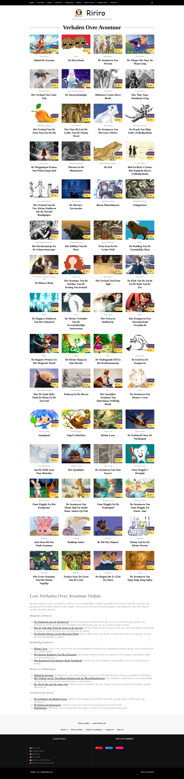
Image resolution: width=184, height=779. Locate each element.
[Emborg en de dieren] (76, 378)
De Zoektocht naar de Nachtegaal (51, 621)
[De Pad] (108, 151)
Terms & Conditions (94, 729)
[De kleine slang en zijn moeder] (76, 343)
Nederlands (102, 2)
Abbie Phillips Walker (44, 390)
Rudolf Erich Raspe (108, 201)
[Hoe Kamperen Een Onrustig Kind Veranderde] (140, 302)
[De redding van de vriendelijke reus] (140, 230)
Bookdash (44, 538)
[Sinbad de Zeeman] (44, 44)
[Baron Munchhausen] (108, 189)
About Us (64, 729)
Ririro (76, 56)
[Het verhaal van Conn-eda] (44, 78)
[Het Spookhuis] (76, 453)
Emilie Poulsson (76, 390)
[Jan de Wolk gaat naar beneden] (44, 453)
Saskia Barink (76, 500)
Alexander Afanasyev (108, 242)
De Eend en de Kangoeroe (47, 704)
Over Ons (113, 2)
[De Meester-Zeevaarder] (76, 189)
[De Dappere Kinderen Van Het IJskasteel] (44, 302)
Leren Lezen (89, 2)
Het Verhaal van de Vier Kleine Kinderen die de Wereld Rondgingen (69, 678)
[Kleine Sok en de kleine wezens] (140, 526)
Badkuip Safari (76, 542)
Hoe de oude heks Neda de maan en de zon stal (44, 397)
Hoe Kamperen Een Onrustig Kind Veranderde (140, 322)
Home (32, 2)
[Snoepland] (44, 419)
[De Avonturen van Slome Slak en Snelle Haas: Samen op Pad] (76, 488)
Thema (49, 2)
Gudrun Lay (76, 277)
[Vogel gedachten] (76, 419)
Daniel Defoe (108, 91)
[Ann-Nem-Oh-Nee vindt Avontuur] (44, 526)
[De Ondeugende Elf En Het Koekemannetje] (108, 343)
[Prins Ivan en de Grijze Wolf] (108, 230)
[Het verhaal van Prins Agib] (108, 264)
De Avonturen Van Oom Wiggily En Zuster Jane (140, 507)
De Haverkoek (76, 60)
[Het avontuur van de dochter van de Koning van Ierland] (76, 264)
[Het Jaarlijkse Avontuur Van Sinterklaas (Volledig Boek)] (108, 378)
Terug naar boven (147, 772)
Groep (78, 2)
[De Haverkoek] (76, 44)
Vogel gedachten (76, 435)
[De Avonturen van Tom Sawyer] (108, 453)
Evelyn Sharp (140, 56)
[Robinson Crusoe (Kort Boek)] (108, 78)
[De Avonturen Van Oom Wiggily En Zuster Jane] (140, 488)
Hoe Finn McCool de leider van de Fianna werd (76, 132)
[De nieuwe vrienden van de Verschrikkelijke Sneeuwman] (76, 302)
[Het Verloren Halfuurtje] (108, 302)
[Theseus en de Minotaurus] (76, 151)
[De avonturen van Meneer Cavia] (140, 378)
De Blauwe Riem (44, 283)
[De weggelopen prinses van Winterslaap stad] (44, 151)
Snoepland (44, 435)
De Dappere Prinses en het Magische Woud (56, 633)
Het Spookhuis (76, 469)
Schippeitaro (140, 205)
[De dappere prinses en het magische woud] (44, 343)
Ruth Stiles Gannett (140, 125)
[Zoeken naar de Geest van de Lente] (76, 560)
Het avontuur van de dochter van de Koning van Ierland (76, 284)
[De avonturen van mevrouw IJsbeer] (108, 113)
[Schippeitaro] (140, 189)
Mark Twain (108, 466)
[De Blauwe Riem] (44, 264)
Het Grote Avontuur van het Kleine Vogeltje (44, 580)
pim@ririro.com (99, 723)
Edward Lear (41, 201)
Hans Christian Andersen (76, 91)
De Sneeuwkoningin (76, 94)
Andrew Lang (108, 431)
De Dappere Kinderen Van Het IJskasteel (55, 654)
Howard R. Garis (139, 466)
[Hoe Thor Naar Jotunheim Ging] (140, 78)
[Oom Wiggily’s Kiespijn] (140, 453)
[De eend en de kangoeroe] (140, 343)
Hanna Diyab (44, 56)
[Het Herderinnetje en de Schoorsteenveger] (44, 230)
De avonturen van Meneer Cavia (50, 698)
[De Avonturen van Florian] (108, 44)
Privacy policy (84, 723)
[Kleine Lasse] (108, 419)
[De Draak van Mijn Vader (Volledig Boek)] (140, 113)
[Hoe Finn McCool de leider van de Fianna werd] (76, 113)
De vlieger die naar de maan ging (51, 684)
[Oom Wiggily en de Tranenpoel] (108, 488)
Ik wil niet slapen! (108, 542)
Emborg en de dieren (76, 394)
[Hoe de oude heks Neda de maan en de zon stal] (44, 378)
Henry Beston (108, 56)
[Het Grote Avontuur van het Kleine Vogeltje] (44, 560)
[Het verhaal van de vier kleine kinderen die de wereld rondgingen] (44, 189)
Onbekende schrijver (44, 125)
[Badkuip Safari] (76, 526)
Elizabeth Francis (76, 466)
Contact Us (109, 729)
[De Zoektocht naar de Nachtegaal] (140, 419)
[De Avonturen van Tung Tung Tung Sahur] (140, 560)
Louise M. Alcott (44, 431)
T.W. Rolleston (76, 125)
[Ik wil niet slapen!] (108, 526)
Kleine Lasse (108, 435)
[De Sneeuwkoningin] (76, 78)
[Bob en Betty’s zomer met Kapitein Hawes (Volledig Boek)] (140, 151)
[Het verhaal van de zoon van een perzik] (44, 113)
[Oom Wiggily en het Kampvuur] (44, 488)
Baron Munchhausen (108, 205)
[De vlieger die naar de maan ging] (140, 44)
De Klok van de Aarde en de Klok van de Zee (139, 284)
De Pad (108, 167)
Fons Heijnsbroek (44, 466)
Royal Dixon (108, 125)
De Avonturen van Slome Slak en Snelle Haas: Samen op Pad (76, 507)
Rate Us (120, 729)
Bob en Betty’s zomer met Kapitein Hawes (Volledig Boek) (140, 170)
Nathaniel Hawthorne (76, 163)
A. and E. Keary (140, 91)
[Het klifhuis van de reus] (76, 230)
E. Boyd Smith (140, 163)
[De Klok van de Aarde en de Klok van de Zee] (140, 264)
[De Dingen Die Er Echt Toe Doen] (108, 560)
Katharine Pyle (44, 91)
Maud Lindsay (140, 431)
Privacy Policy (77, 729)
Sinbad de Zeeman (44, 60)
